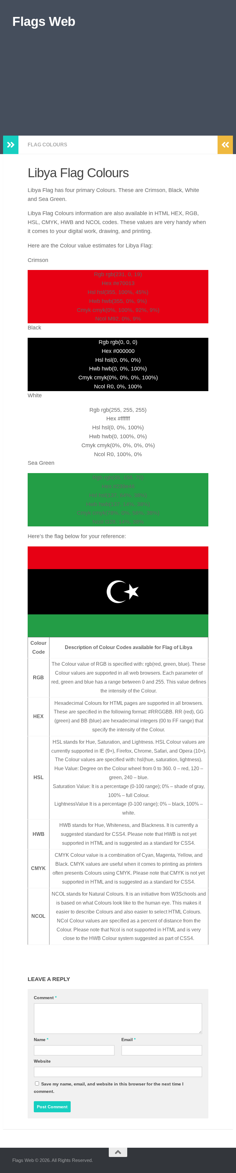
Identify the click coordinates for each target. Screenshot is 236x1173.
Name (41, 1039)
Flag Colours (47, 144)
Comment (45, 997)
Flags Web (44, 21)
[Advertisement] (118, 89)
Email (128, 1039)
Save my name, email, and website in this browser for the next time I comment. (108, 1087)
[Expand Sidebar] (10, 145)
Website (42, 1061)
